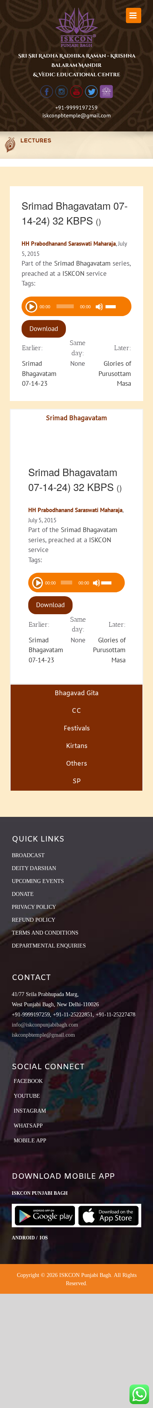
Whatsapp (28, 1126)
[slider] (117, 307)
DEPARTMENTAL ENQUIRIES (49, 946)
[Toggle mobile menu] (133, 15)
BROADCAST (28, 855)
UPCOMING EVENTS (38, 881)
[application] (76, 306)
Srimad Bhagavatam (82, 263)
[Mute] (99, 307)
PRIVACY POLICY (34, 907)
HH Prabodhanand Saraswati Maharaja (69, 243)
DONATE (23, 894)
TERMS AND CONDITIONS (45, 933)
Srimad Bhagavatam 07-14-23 (39, 373)
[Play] (31, 306)
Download (43, 328)
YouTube (27, 1096)
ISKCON (73, 273)
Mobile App (30, 1141)
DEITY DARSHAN (34, 868)
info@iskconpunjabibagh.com (45, 1025)
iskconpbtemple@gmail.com (76, 115)
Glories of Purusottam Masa (114, 373)
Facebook (28, 1081)
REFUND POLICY (33, 920)
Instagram (30, 1111)
